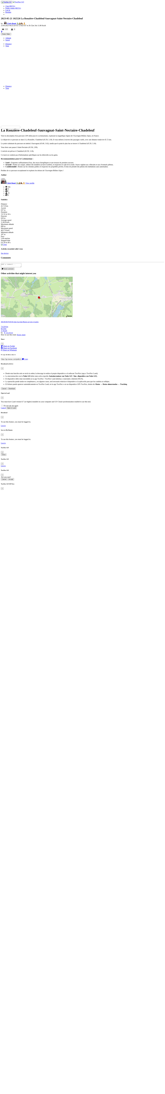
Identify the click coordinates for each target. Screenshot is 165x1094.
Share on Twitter (9, 346)
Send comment (8, 269)
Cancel (4, 388)
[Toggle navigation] (6, 2)
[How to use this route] (1, 32)
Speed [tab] (7, 40)
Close (4, 454)
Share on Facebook (10, 348)
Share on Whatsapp (9, 350)
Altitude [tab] (8, 38)
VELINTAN (9, 333)
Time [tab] (7, 46)
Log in (7, 10)
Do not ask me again (10, 406)
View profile (29, 183)
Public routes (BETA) (13, 8)
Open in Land (11, 408)
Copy (26, 359)
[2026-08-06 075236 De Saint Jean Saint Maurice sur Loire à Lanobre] (37, 317)
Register (8, 12)
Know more (21, 335)
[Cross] (4, 244)
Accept (11, 479)
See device (5, 253)
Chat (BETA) (10, 6)
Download (12, 388)
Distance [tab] (8, 44)
